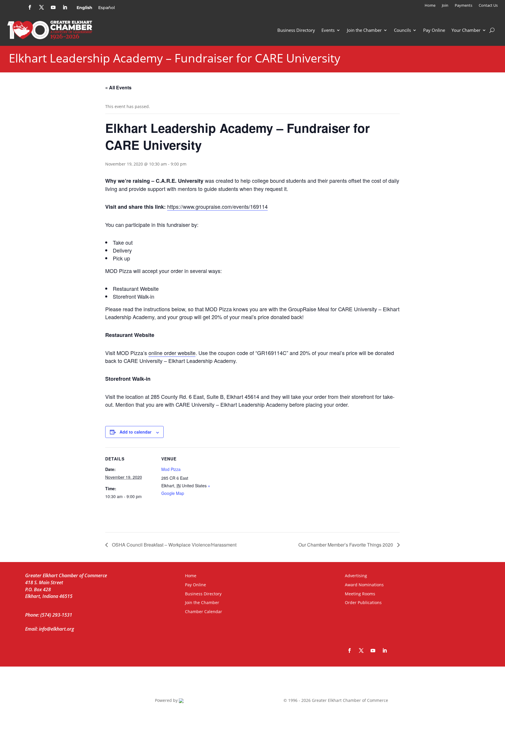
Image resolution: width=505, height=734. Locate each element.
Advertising (356, 575)
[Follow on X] (41, 7)
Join (445, 5)
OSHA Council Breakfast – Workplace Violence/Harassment (173, 544)
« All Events (118, 87)
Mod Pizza (171, 469)
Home (430, 5)
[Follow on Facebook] (29, 7)
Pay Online (434, 30)
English (84, 7)
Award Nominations (364, 584)
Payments (463, 5)
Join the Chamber (364, 30)
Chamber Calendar (203, 611)
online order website (172, 352)
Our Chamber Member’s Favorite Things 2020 (346, 544)
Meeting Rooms (360, 593)
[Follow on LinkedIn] (65, 7)
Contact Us (488, 5)
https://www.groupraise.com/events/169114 (217, 206)
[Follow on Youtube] (53, 7)
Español (106, 7)
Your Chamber (466, 30)
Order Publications (363, 602)
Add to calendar (135, 432)
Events (328, 30)
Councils (402, 30)
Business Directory (296, 30)
